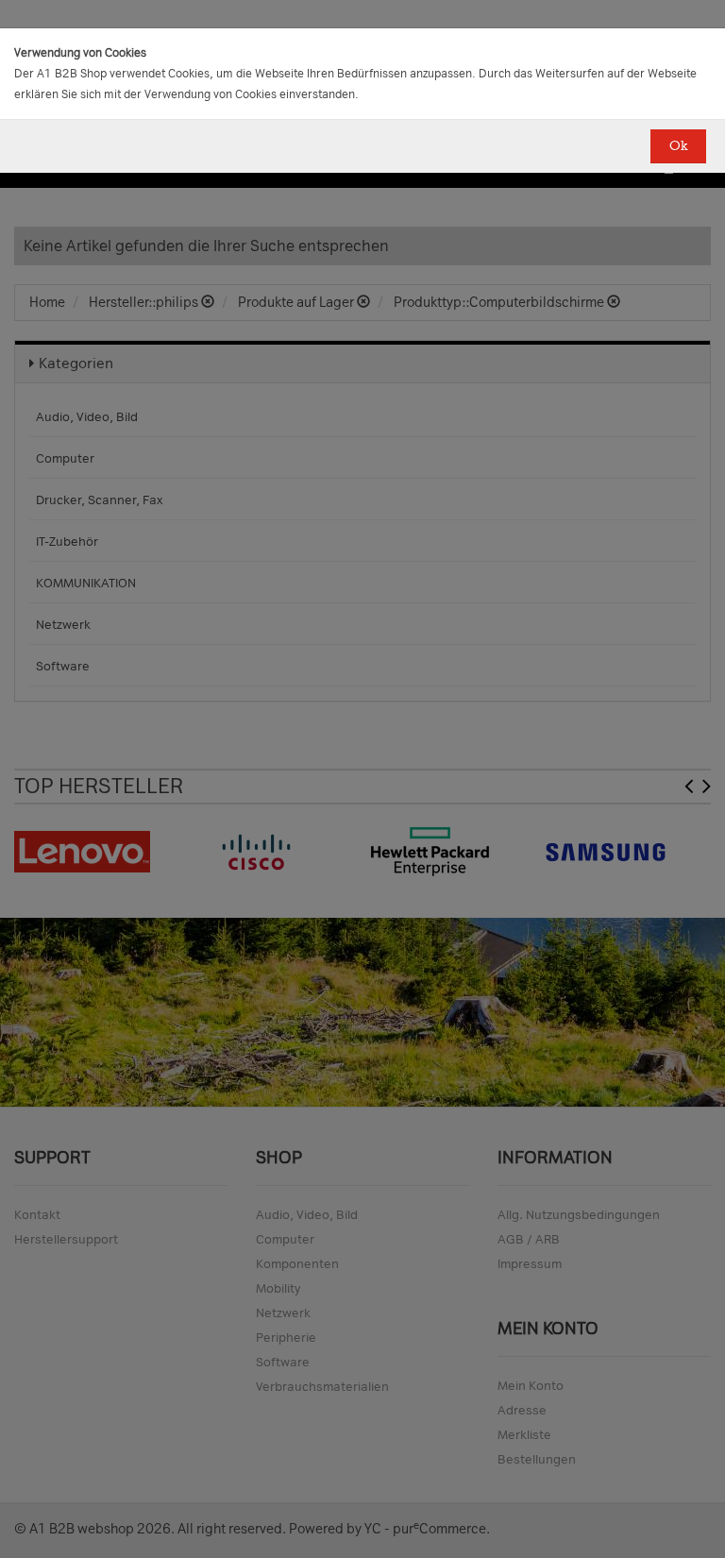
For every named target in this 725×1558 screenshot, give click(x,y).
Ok (678, 146)
